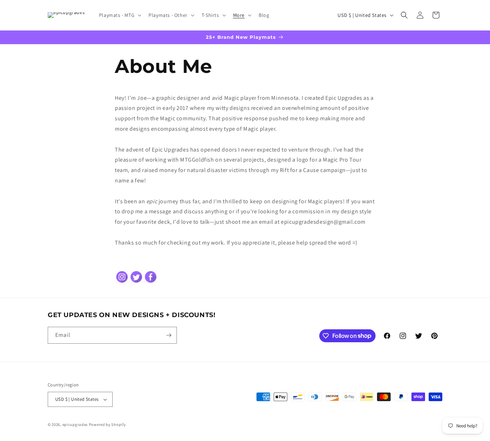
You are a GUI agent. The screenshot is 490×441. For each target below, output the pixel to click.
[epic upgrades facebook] (150, 282)
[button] (119, 15)
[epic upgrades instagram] (122, 282)
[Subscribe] (168, 335)
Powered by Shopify (107, 424)
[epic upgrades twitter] (136, 282)
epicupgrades (75, 424)
